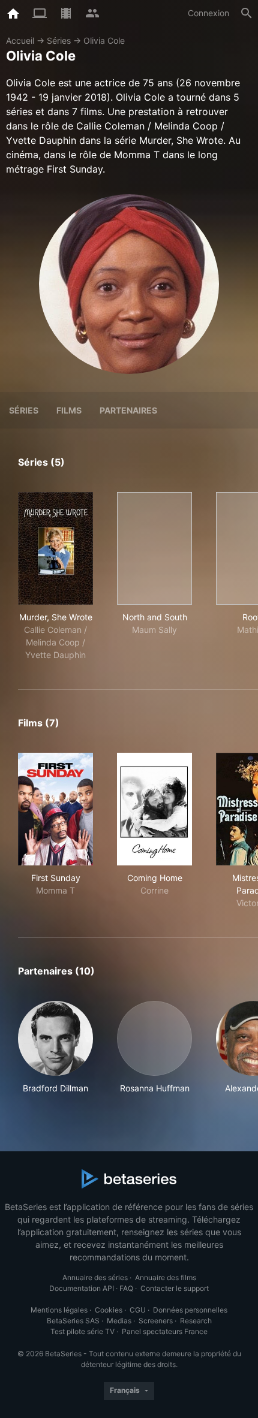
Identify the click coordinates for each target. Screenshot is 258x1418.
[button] (55, 1047)
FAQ (126, 1288)
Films (69, 410)
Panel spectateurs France (165, 1331)
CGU (138, 1309)
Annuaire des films (165, 1277)
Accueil (20, 40)
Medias (119, 1320)
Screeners (156, 1320)
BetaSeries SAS (73, 1320)
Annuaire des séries (95, 1277)
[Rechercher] (246, 13)
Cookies (108, 1309)
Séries (59, 40)
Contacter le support (174, 1288)
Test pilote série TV (82, 1331)
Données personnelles (190, 1309)
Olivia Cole (104, 40)
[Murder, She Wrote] (55, 548)
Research (196, 1320)
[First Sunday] (55, 809)
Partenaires (128, 410)
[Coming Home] (154, 809)
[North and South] (154, 548)
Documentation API (81, 1288)
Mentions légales (59, 1309)
